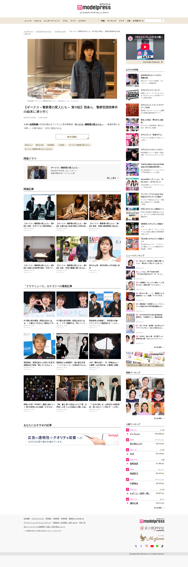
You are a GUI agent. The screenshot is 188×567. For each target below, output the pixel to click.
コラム (65, 20)
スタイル (37, 20)
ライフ (73, 20)
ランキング (111, 20)
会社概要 (27, 518)
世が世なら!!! (136, 443)
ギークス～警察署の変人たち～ (89, 124)
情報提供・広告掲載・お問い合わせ (65, 522)
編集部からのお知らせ (76, 518)
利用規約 (48, 518)
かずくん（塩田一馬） (140, 493)
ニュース (28, 20)
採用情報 (64, 518)
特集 (103, 20)
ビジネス (82, 20)
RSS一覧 (82, 522)
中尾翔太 (134, 483)
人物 (128, 20)
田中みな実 (39, 145)
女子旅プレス (138, 20)
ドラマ (121, 20)
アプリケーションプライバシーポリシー (37, 522)
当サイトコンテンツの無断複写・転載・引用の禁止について (44, 526)
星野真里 (134, 463)
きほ (132, 453)
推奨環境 (56, 518)
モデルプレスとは (37, 518)
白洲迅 (61, 145)
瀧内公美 (134, 503)
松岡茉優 (34, 124)
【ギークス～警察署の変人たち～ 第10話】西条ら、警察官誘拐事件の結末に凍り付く (71, 109)
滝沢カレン (28, 145)
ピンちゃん (135, 433)
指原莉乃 (134, 473)
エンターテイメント (52, 20)
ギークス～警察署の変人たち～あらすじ (38, 149)
